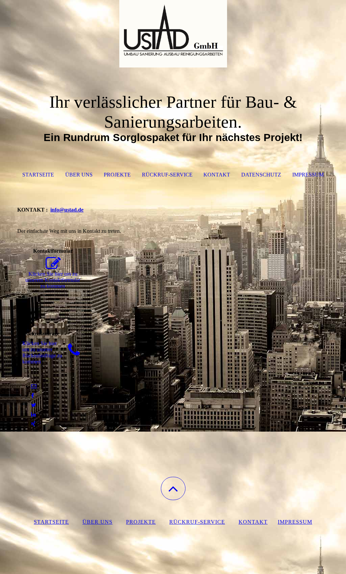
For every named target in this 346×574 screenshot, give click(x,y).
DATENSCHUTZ (261, 174)
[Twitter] (33, 405)
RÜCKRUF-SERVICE (167, 174)
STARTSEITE (38, 174)
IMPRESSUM (308, 174)
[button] (173, 488)
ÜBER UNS (79, 174)
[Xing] (33, 424)
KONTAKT (216, 174)
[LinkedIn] (33, 414)
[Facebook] (32, 396)
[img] (173, 33)
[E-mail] (33, 386)
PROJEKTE (117, 174)
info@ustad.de (66, 210)
